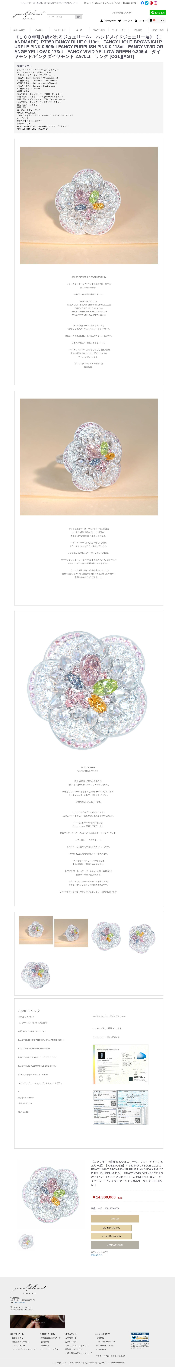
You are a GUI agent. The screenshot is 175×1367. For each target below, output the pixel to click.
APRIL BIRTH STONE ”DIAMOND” (32, 126)
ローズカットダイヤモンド (28, 110)
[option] (51, 1194)
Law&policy (101, 1349)
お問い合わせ (109, 3)
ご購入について (99, 3)
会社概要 (100, 1338)
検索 (78, 17)
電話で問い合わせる (111, 1228)
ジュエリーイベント (25, 70)
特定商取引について (105, 1345)
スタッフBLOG (18, 1345)
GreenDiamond (50, 83)
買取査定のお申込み (20, 1342)
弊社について (89, 3)
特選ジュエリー (44, 72)
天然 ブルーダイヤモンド (55, 99)
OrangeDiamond (50, 78)
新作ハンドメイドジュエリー (29, 121)
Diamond (36, 78)
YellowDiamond (50, 80)
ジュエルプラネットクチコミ (24, 1349)
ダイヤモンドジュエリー (47, 70)
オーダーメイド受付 (49, 1349)
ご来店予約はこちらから (122, 13)
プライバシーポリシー (106, 1342)
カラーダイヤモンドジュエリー (41, 75)
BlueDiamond (49, 86)
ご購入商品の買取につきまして (78, 1353)
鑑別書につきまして (73, 1349)
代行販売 (127, 3)
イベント (21, 75)
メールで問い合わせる (111, 1236)
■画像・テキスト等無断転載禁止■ (110, 1356)
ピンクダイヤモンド (52, 102)
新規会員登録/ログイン (51, 1338)
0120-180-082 (19, 1302)
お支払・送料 (71, 1342)
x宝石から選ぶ (23, 78)
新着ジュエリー (20, 30)
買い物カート (119, 3)
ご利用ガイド (71, 1338)
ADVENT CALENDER (26, 113)
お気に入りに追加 (115, 1245)
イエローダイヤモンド (53, 94)
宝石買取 (133, 3)
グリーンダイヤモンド (53, 97)
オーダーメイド (118, 30)
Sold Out (115, 1219)
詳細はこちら (97, 1255)
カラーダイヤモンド (59, 126)
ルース (79, 30)
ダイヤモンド (35, 94)
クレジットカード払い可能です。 (107, 1037)
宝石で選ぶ (22, 94)
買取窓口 (45, 1345)
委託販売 (45, 1342)
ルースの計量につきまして (76, 1345)
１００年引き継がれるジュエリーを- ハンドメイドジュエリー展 (45, 115)
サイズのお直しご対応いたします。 (108, 1028)
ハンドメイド (59, 30)
